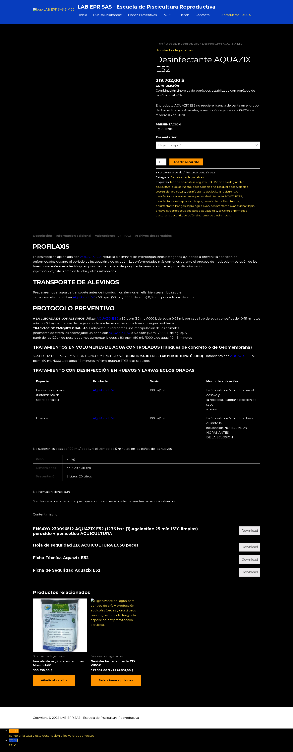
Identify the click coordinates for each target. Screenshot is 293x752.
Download (250, 531)
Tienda (184, 15)
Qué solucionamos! (107, 15)
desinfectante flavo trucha (221, 201)
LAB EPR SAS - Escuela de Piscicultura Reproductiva (146, 7)
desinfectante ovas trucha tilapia (232, 205)
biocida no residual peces (219, 186)
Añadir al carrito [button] (54, 680)
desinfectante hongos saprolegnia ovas (182, 205)
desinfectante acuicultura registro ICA (212, 191)
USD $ (51, 733)
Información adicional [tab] (73, 236)
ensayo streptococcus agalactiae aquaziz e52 (186, 210)
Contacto (203, 15)
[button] (255, 15)
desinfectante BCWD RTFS (223, 196)
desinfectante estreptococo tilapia (179, 201)
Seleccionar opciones (116, 680)
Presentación (166, 137)
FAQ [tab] (127, 236)
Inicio (83, 15)
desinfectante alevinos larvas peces (180, 196)
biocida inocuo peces (186, 186)
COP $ (13, 742)
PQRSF (168, 15)
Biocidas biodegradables (182, 43)
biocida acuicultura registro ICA (191, 182)
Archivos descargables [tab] (153, 236)
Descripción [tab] (42, 236)
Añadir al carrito (186, 162)
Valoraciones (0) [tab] (108, 236)
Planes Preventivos (142, 15)
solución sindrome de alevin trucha (207, 215)
